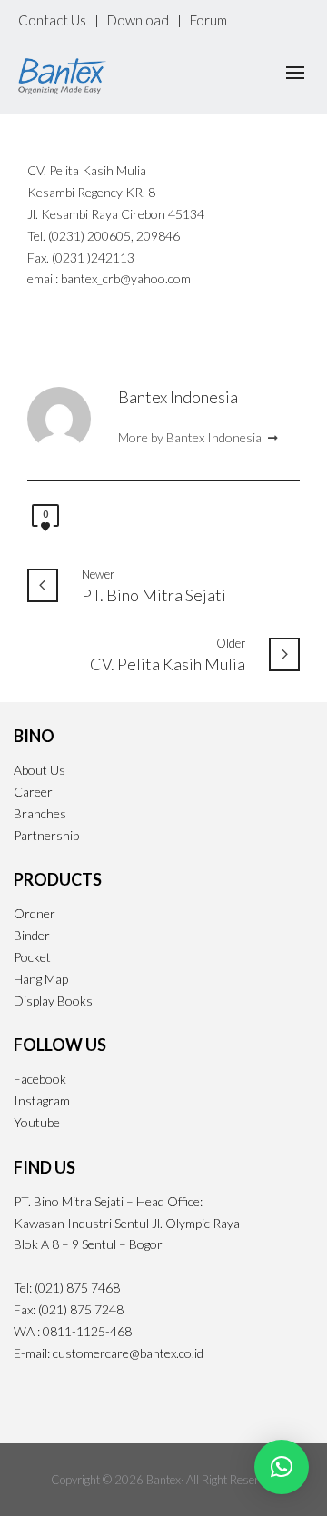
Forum (208, 20)
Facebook (40, 1078)
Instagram (42, 1100)
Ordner (34, 913)
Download (138, 20)
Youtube (37, 1122)
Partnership (46, 835)
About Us (39, 770)
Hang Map (41, 978)
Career (33, 791)
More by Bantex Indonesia (191, 437)
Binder (32, 935)
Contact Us (52, 20)
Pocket (32, 957)
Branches (40, 813)
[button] (281, 1467)
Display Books (53, 1000)
